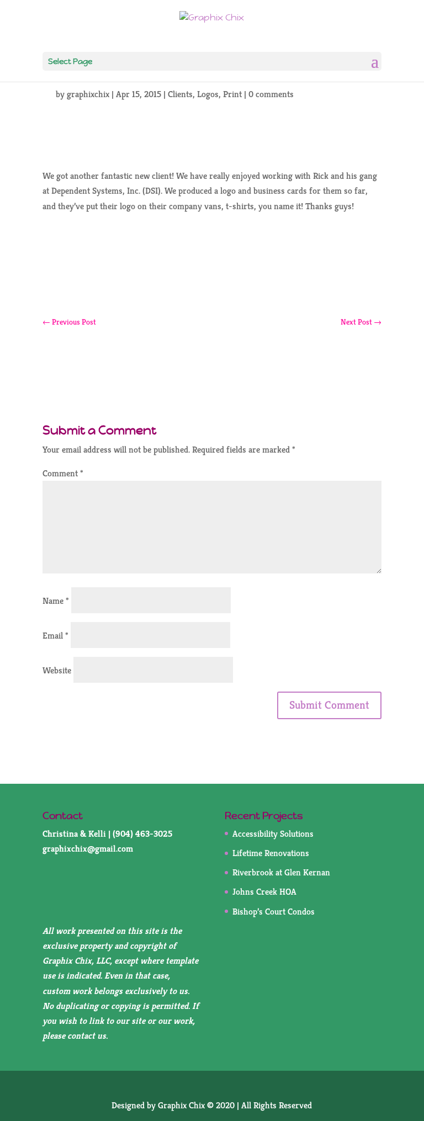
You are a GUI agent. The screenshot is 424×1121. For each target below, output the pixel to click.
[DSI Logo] (211, 255)
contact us (86, 1036)
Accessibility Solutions (273, 834)
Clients (180, 94)
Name (56, 601)
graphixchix (88, 94)
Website (57, 670)
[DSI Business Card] (212, 280)
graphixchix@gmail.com (88, 848)
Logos (208, 94)
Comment (63, 473)
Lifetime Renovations (270, 853)
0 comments (271, 94)
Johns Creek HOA (264, 891)
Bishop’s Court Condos (273, 911)
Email (55, 635)
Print (232, 94)
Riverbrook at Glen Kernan (281, 872)
